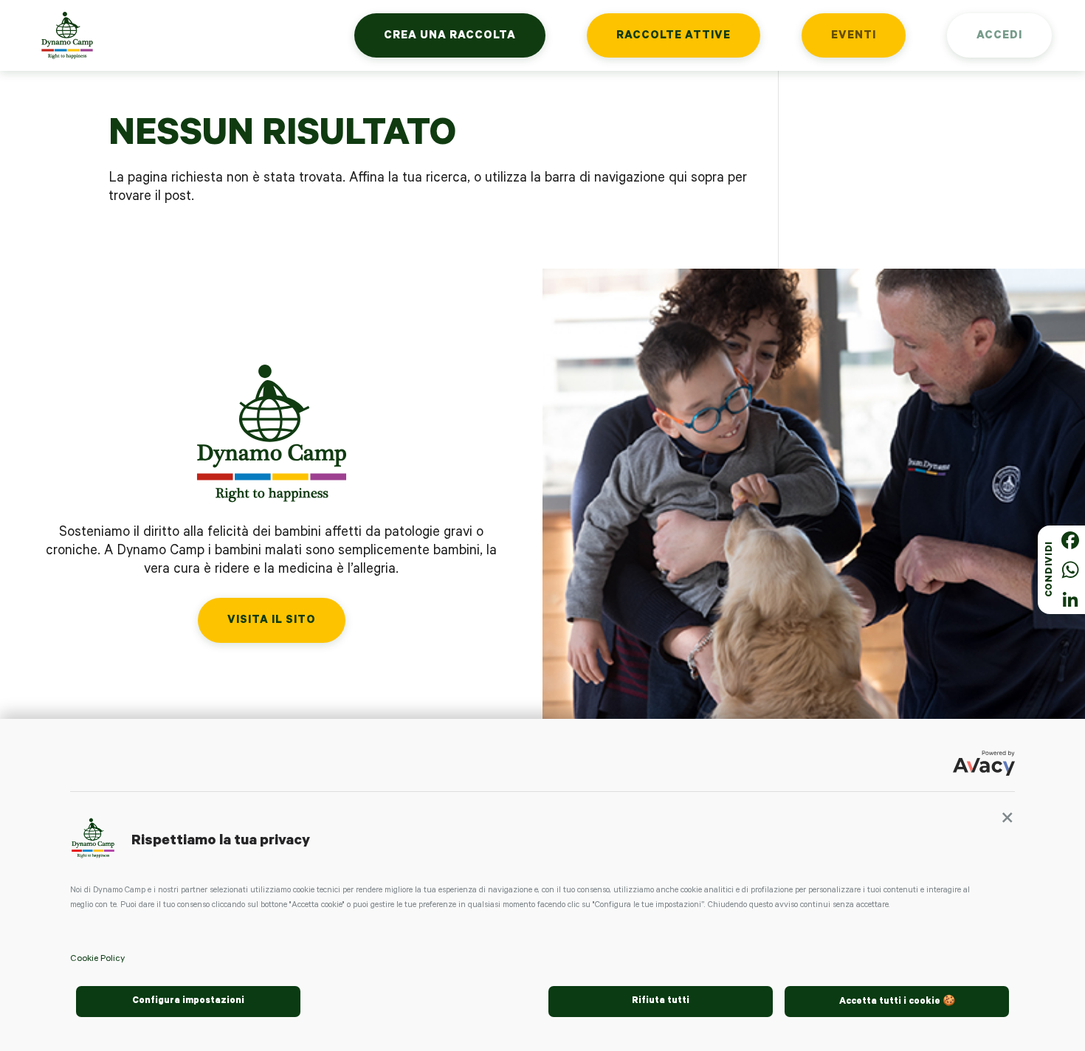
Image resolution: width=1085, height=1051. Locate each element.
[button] (1007, 822)
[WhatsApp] (1070, 570)
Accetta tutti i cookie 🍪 (897, 1002)
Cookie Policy (97, 959)
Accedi (999, 36)
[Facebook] (1070, 540)
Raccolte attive (673, 36)
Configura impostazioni (188, 1001)
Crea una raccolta (450, 36)
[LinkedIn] (1070, 599)
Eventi (853, 36)
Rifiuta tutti (660, 1001)
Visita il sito (271, 621)
